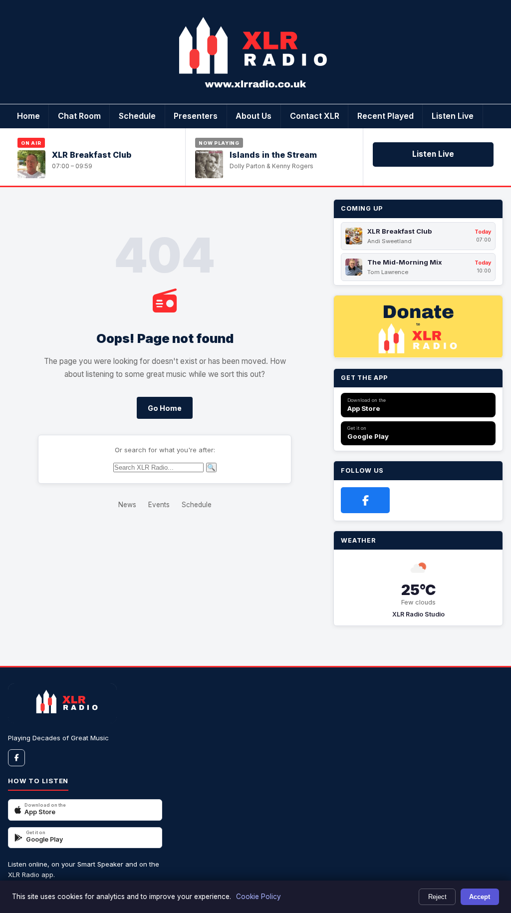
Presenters (196, 116)
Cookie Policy (258, 897)
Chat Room (79, 116)
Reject (437, 897)
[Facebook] (365, 500)
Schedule (137, 116)
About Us (253, 116)
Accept (479, 897)
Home (28, 116)
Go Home (165, 408)
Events (159, 505)
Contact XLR (314, 116)
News (127, 505)
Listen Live (453, 116)
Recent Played (385, 116)
